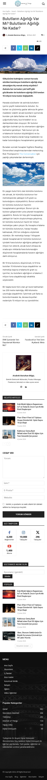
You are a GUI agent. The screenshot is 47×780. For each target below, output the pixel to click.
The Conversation (27, 154)
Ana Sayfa (6, 11)
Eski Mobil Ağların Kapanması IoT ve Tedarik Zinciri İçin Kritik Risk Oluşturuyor (30, 406)
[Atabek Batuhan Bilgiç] (4, 35)
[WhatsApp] (25, 48)
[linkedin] (26, 386)
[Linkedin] (31, 48)
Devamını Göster (22, 646)
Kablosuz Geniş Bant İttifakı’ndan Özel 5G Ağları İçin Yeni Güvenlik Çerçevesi (30, 433)
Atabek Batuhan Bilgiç (16, 35)
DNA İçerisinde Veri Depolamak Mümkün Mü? (11, 342)
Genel (13, 11)
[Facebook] (13, 48)
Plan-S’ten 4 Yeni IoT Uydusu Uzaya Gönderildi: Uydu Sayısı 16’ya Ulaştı (30, 420)
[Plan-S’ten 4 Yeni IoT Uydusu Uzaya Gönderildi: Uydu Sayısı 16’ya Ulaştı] (9, 420)
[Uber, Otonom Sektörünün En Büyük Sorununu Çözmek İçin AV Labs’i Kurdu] (9, 635)
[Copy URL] (37, 48)
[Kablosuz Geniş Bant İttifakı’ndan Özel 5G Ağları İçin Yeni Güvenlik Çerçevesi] (9, 434)
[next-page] (8, 444)
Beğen (9, 531)
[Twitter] (19, 48)
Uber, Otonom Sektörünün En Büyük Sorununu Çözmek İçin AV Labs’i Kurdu (29, 635)
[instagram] (21, 386)
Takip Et (23, 531)
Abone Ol (9, 545)
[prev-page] (4, 444)
